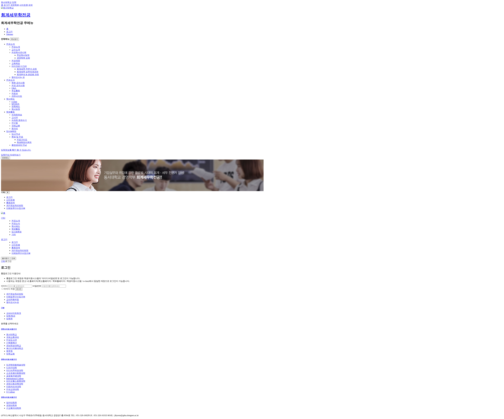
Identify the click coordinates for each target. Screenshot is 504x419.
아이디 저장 (9, 289)
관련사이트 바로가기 (9, 329)
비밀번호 (37, 286)
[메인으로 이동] (3, 213)
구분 (2, 308)
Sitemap (9, 34)
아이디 (4, 286)
